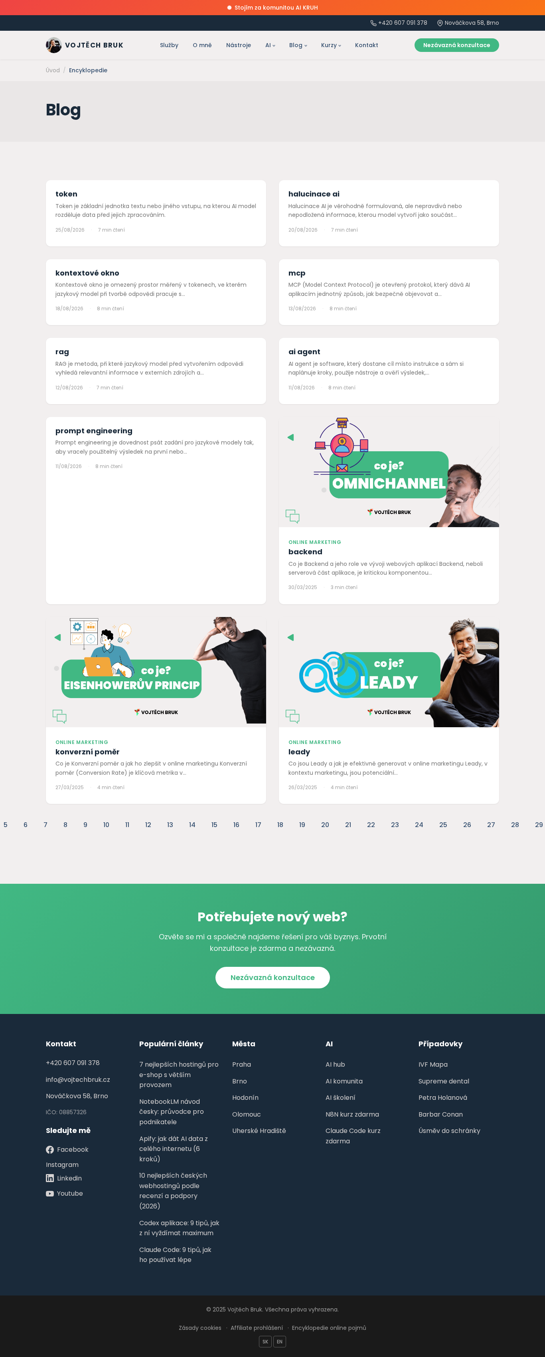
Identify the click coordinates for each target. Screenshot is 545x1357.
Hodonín (245, 1097)
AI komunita (344, 1081)
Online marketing (315, 542)
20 (325, 824)
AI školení (340, 1097)
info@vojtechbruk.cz (78, 1079)
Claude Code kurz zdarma (353, 1136)
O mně (202, 45)
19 (302, 824)
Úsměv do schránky (449, 1130)
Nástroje (238, 45)
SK (265, 1341)
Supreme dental (444, 1081)
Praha (241, 1064)
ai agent (304, 352)
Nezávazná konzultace (456, 45)
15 (214, 824)
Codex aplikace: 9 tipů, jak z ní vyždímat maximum (179, 1228)
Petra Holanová (443, 1097)
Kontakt (366, 45)
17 (258, 824)
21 (348, 824)
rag (62, 352)
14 (192, 824)
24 (419, 824)
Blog (295, 45)
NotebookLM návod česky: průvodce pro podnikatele (171, 1112)
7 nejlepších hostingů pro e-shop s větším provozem (179, 1074)
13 (170, 824)
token (66, 194)
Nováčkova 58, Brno (77, 1096)
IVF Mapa (433, 1064)
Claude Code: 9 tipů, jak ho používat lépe (175, 1255)
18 (280, 824)
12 (148, 824)
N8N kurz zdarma (352, 1114)
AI (268, 45)
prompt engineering (93, 431)
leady (299, 752)
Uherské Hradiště (259, 1130)
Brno (239, 1081)
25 (443, 824)
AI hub (335, 1064)
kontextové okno (87, 273)
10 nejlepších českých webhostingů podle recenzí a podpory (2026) (173, 1191)
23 (395, 824)
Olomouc (246, 1114)
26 (467, 824)
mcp (297, 273)
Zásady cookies (200, 1328)
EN (279, 1341)
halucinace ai (314, 194)
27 (491, 824)
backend (305, 552)
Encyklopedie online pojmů (329, 1328)
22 (371, 824)
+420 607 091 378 (402, 23)
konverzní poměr (87, 752)
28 (515, 824)
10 (106, 824)
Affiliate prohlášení (257, 1328)
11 (127, 824)
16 (236, 824)
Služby (169, 45)
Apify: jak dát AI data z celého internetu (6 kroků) (173, 1149)
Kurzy (329, 45)
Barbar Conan (441, 1114)
